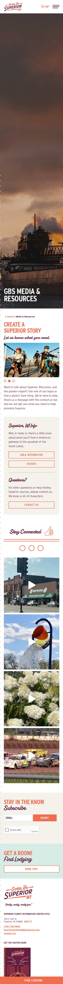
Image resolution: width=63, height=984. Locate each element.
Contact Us (31, 504)
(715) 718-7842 (12, 926)
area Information (31, 454)
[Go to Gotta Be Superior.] (4, 316)
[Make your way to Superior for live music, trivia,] (31, 641)
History (31, 463)
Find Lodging (33, 980)
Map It (28, 921)
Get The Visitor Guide (15, 942)
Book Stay (31, 869)
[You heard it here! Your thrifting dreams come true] (31, 585)
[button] (56, 6)
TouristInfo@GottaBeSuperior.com (22, 929)
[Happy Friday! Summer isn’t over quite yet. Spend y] (31, 698)
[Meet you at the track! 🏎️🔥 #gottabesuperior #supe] (31, 755)
